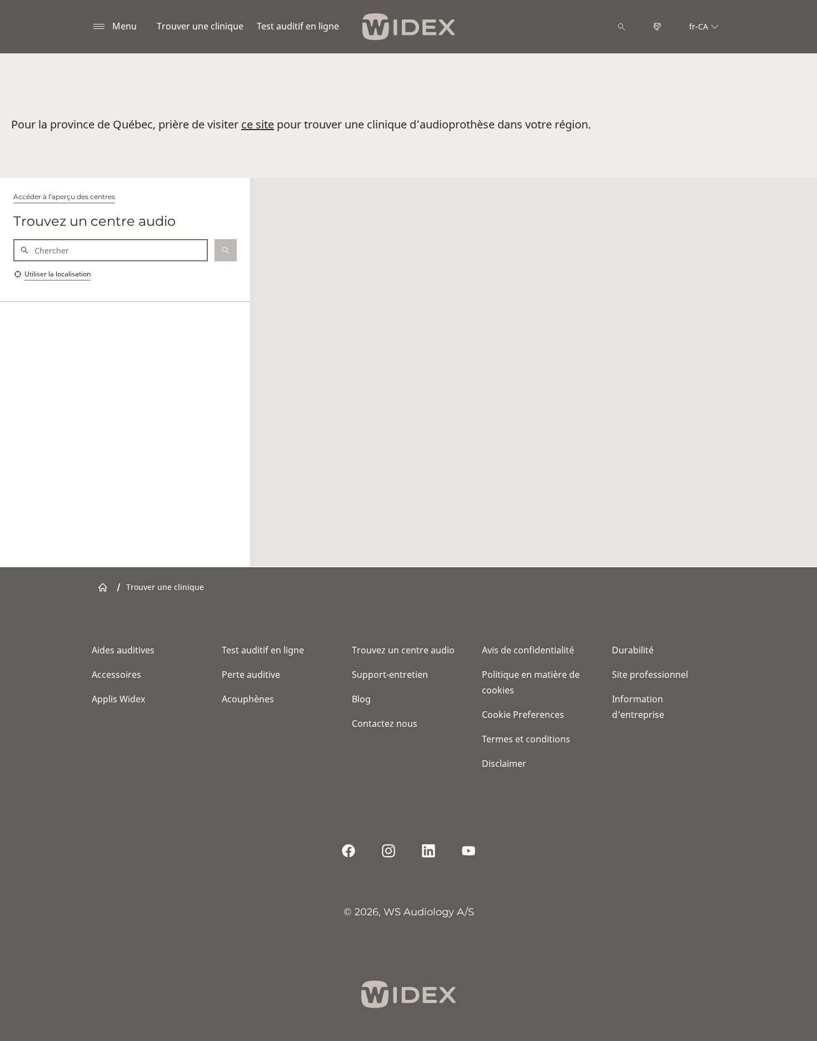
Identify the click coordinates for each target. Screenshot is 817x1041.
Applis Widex (118, 699)
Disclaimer (504, 763)
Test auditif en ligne (298, 26)
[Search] (621, 27)
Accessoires (116, 674)
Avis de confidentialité (528, 650)
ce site (257, 124)
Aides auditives (123, 650)
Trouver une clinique (200, 26)
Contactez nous (384, 723)
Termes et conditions (526, 739)
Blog (361, 699)
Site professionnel (650, 674)
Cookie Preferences (523, 714)
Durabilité (633, 650)
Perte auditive (251, 674)
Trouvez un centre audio (403, 650)
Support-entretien (390, 674)
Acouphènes (248, 699)
